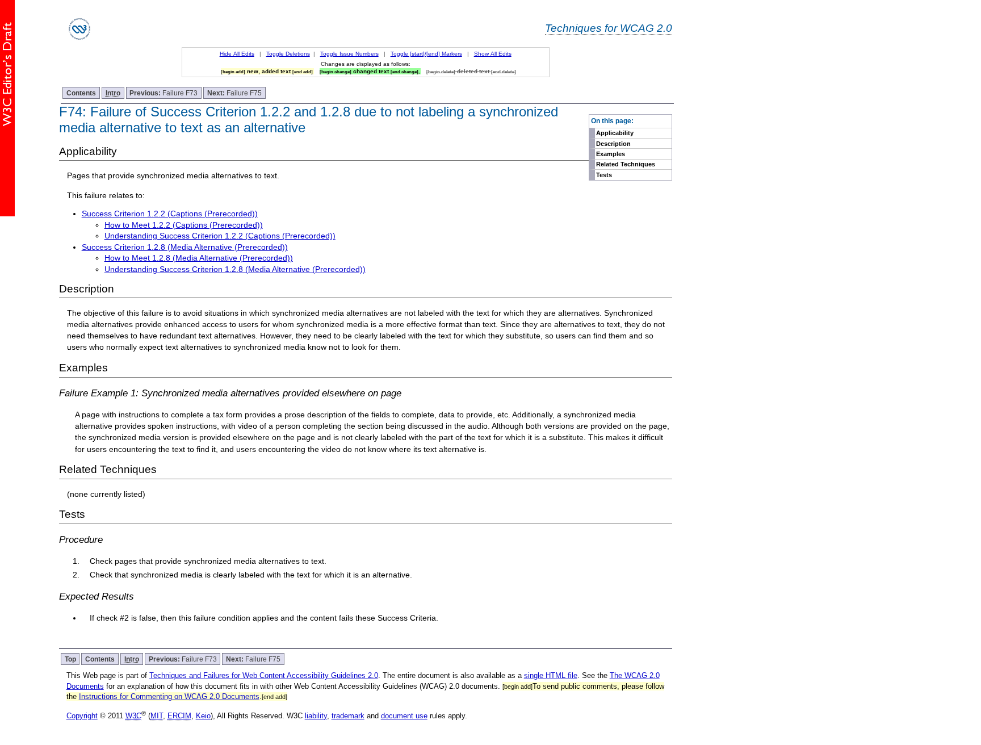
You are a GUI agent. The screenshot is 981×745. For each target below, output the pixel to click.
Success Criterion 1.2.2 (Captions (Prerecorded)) (170, 213)
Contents (81, 93)
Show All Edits (493, 54)
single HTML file (550, 675)
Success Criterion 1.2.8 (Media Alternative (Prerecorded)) (185, 247)
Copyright (82, 715)
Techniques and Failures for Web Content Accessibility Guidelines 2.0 (263, 675)
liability (316, 715)
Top (70, 659)
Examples (610, 153)
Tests (604, 174)
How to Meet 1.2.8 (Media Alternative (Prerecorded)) (198, 257)
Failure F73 (163, 93)
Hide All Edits (237, 54)
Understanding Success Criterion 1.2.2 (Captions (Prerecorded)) (220, 235)
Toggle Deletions (288, 54)
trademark (348, 715)
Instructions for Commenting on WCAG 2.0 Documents (169, 696)
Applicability (615, 132)
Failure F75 (234, 93)
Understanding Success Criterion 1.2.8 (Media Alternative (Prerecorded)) (235, 269)
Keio (203, 715)
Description (613, 143)
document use (404, 715)
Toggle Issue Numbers (349, 54)
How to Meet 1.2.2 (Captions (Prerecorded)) (183, 224)
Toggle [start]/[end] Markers (426, 54)
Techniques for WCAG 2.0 (608, 28)
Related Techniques (625, 164)
